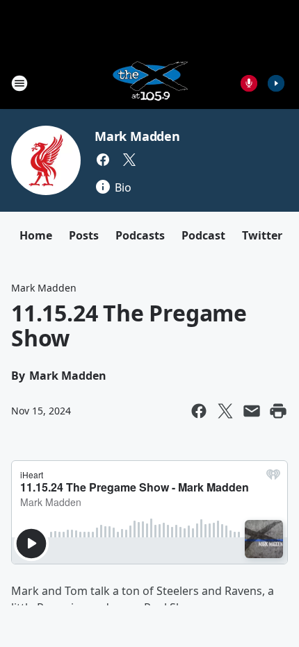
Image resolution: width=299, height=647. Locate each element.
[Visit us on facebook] (103, 159)
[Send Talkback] (249, 83)
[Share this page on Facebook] (199, 411)
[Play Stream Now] (276, 83)
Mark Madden (137, 136)
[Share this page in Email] (251, 411)
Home (35, 235)
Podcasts (140, 235)
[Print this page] (278, 411)
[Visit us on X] (129, 159)
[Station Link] (149, 83)
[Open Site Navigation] (19, 83)
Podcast (203, 235)
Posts (84, 235)
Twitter (262, 235)
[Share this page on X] (225, 411)
